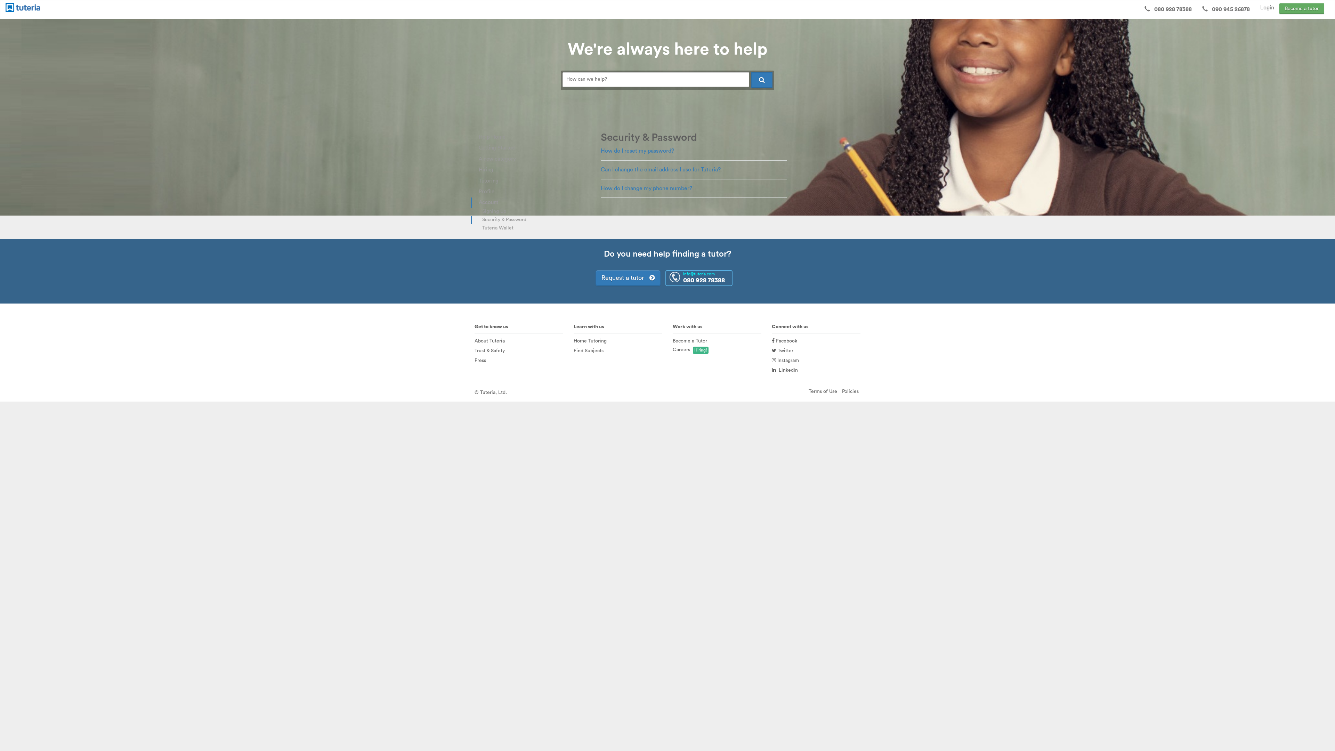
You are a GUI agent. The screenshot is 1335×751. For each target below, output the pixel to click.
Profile (486, 191)
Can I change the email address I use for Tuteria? (661, 169)
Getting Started (497, 148)
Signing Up (494, 211)
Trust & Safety (490, 350)
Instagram (787, 360)
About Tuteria (490, 341)
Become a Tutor (690, 341)
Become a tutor (1302, 8)
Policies (850, 391)
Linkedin (787, 370)
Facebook (786, 341)
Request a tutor (625, 278)
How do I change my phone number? (646, 188)
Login (1267, 7)
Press (480, 360)
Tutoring (489, 181)
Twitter (784, 350)
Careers (681, 349)
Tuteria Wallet (497, 228)
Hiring (486, 169)
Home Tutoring (590, 341)
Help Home (492, 137)
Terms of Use (823, 391)
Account (488, 202)
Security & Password (504, 219)
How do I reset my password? (637, 151)
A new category (497, 159)
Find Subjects (589, 350)
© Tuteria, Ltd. (491, 392)
